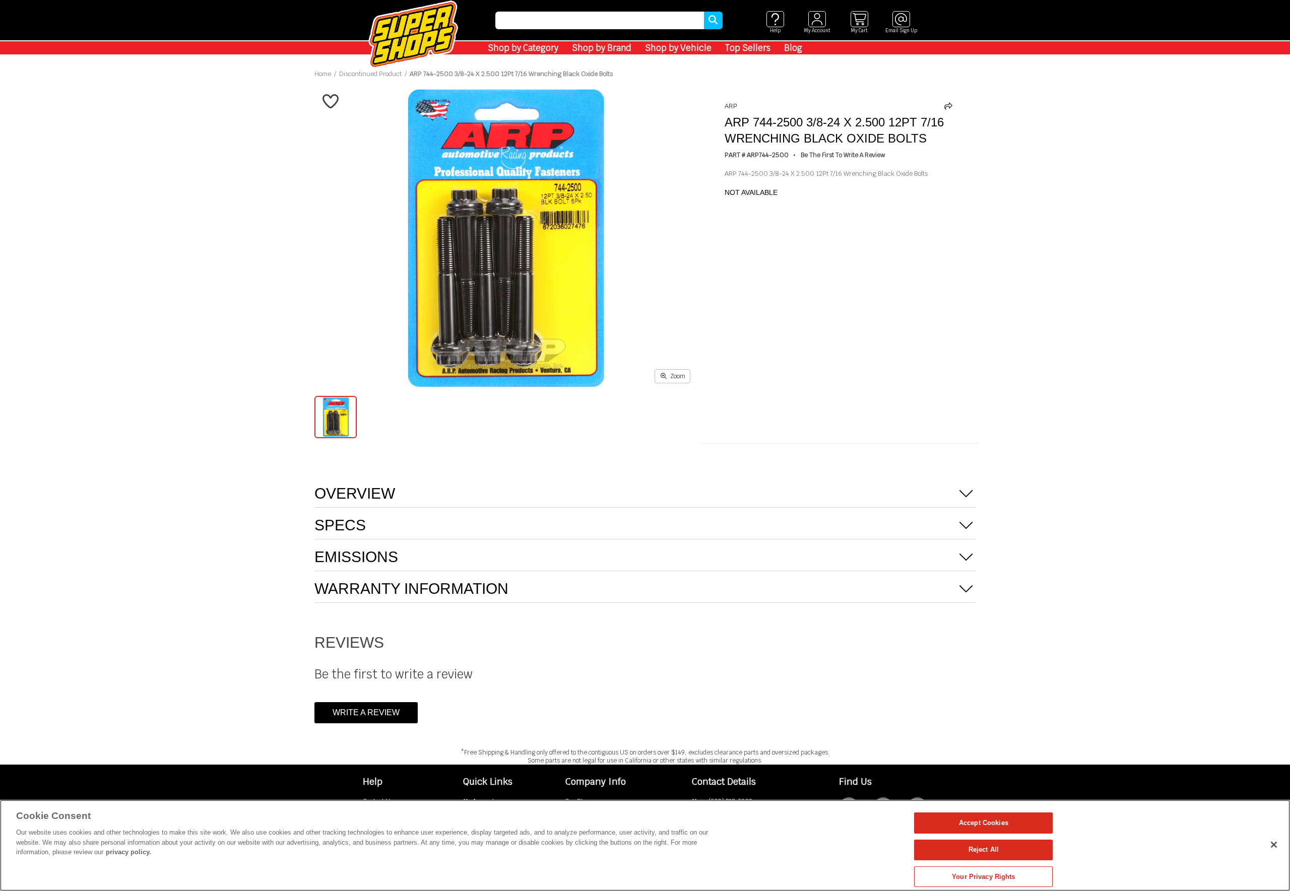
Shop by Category (523, 47)
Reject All (984, 850)
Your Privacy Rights (983, 876)
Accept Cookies (983, 823)
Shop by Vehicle (678, 47)
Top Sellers (747, 47)
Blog (793, 47)
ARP (731, 106)
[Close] (1274, 845)
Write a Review (366, 712)
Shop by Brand (601, 47)
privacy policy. (128, 852)
